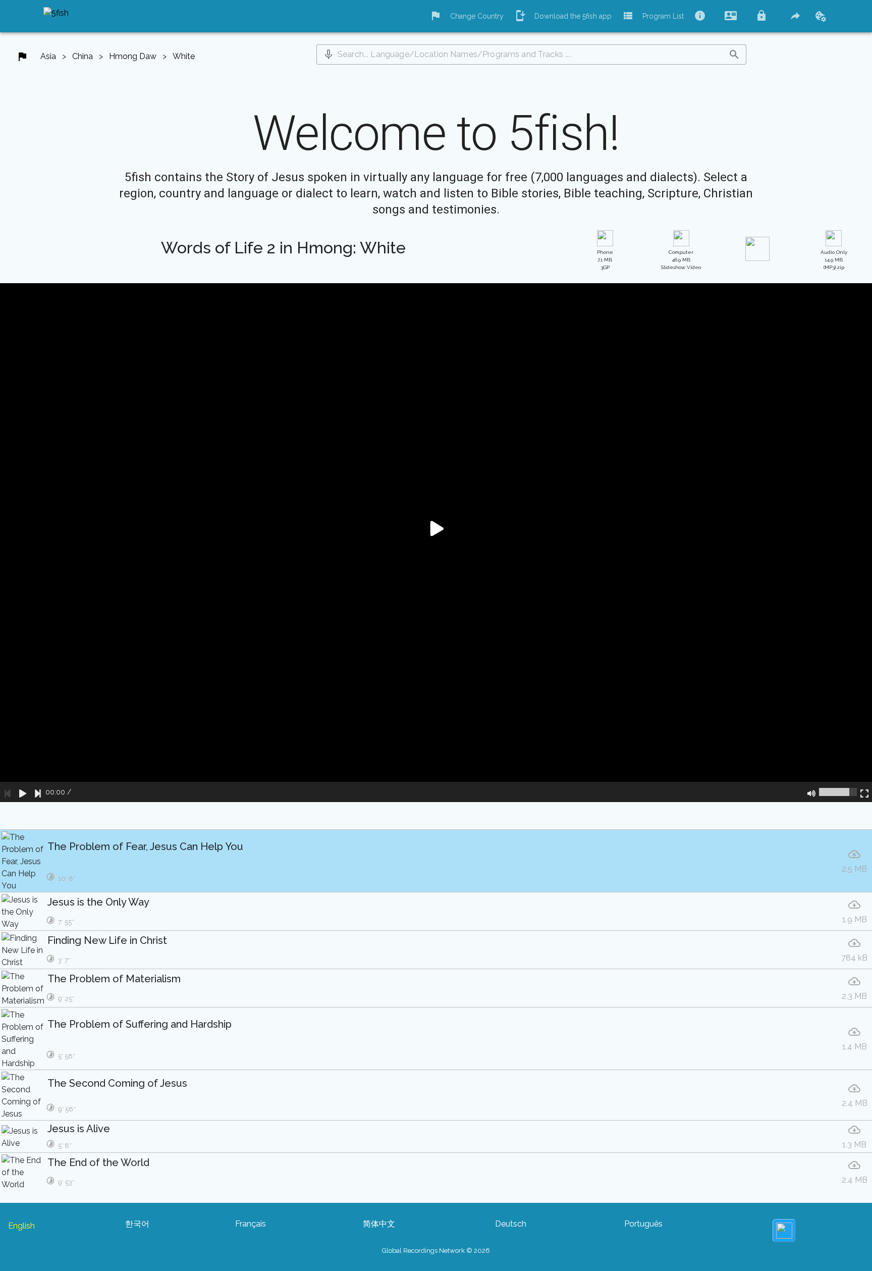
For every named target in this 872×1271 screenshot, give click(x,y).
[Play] (22, 792)
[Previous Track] (7, 792)
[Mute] (811, 792)
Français (250, 1224)
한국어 (137, 1224)
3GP (605, 259)
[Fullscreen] (864, 792)
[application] (436, 542)
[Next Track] (37, 792)
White (184, 56)
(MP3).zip (834, 259)
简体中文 (379, 1224)
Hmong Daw (132, 56)
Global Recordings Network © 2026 (436, 1250)
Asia (48, 56)
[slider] (838, 792)
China (82, 56)
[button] (328, 54)
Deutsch (510, 1224)
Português (643, 1224)
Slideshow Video (681, 259)
